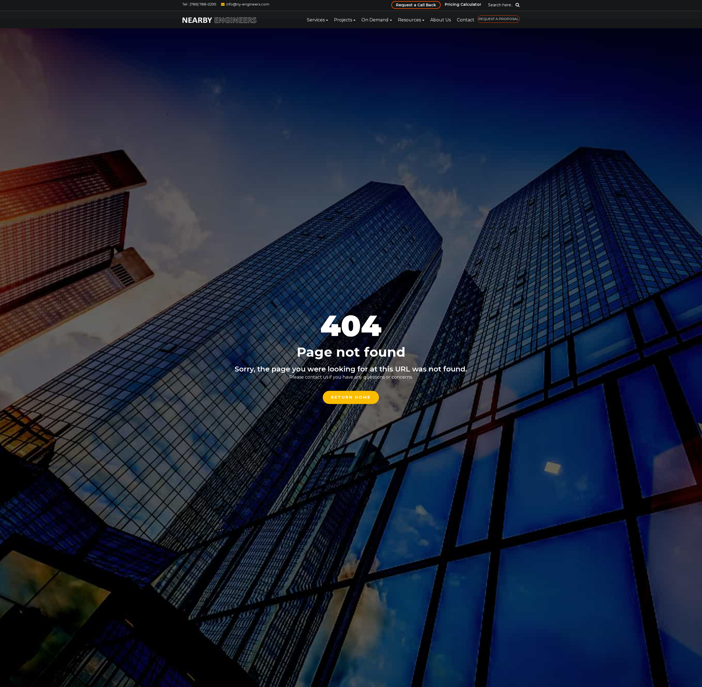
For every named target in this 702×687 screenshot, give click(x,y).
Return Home (351, 397)
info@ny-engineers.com (247, 4)
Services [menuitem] (316, 19)
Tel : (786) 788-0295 (199, 4)
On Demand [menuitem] (375, 19)
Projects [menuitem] (343, 19)
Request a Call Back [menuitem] (416, 4)
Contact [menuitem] (465, 19)
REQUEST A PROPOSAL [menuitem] (499, 19)
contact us (316, 377)
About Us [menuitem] (440, 19)
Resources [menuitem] (409, 19)
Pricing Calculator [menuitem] (463, 4)
